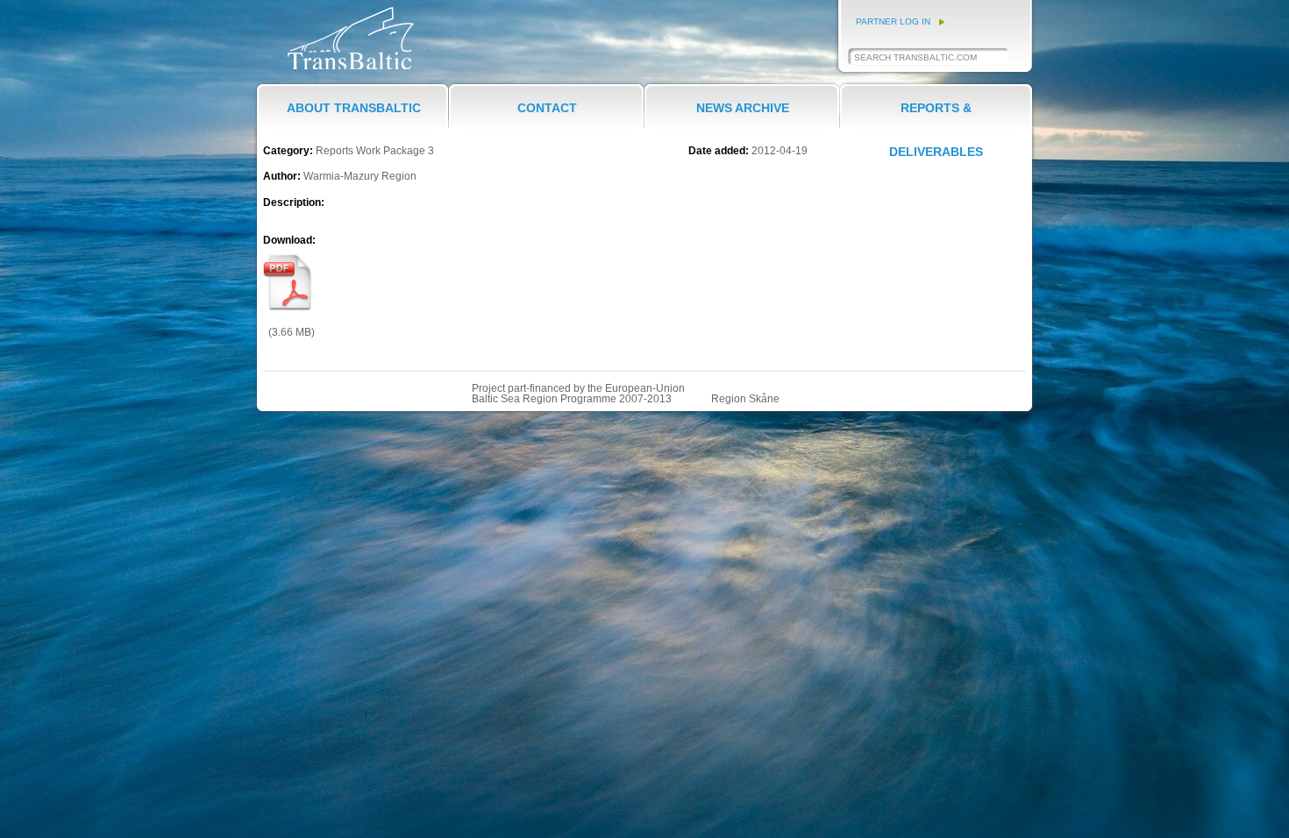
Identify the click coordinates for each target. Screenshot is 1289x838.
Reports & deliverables (936, 119)
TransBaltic (314, 68)
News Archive (742, 108)
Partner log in (893, 21)
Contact (547, 108)
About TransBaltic (354, 108)
